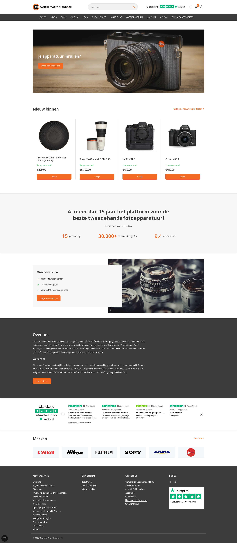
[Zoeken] (134, 7)
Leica (85, 17)
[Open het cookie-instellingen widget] (4, 538)
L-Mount (151, 17)
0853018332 (130, 496)
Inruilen (36, 529)
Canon (43, 17)
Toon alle (197, 438)
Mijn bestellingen (88, 485)
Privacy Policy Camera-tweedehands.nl (50, 493)
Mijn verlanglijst (88, 489)
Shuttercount (38, 525)
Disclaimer (37, 489)
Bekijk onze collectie (49, 298)
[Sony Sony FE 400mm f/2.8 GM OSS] (97, 136)
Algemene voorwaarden (43, 485)
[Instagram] (175, 482)
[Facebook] (170, 482)
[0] (195, 7)
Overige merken (134, 17)
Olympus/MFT (99, 17)
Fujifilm (74, 17)
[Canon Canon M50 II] (182, 136)
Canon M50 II (172, 159)
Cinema (164, 17)
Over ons (37, 482)
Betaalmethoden (40, 496)
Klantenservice (39, 503)
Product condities (40, 522)
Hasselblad (116, 17)
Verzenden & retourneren (44, 500)
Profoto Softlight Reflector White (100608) (51, 159)
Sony (63, 17)
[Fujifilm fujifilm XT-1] (139, 136)
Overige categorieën (183, 17)
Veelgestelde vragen (42, 518)
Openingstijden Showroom (45, 507)
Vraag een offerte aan (50, 65)
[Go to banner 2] (118, 61)
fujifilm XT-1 (128, 159)
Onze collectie (42, 381)
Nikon (54, 17)
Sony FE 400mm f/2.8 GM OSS (95, 159)
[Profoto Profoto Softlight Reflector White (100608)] (54, 136)
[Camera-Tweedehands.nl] (58, 7)
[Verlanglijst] (190, 6)
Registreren (86, 482)
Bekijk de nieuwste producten (188, 109)
